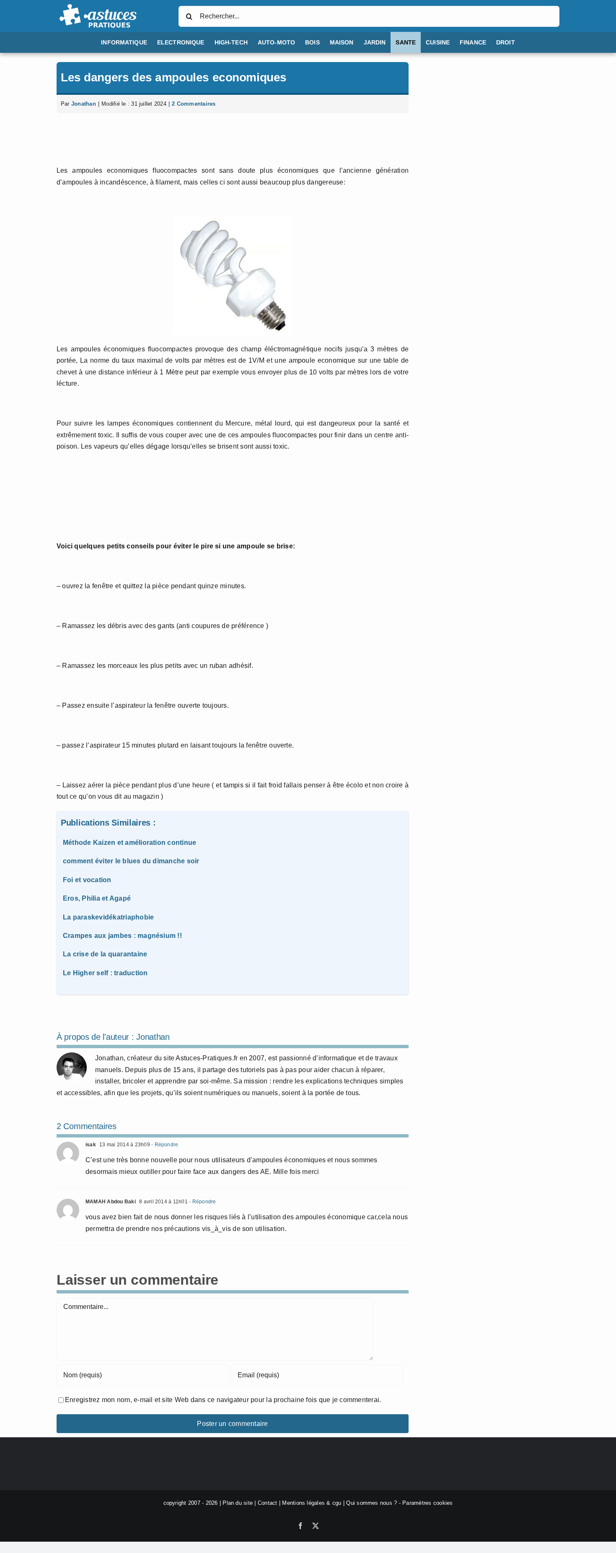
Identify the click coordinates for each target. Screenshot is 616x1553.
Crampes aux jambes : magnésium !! (122, 935)
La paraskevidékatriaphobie (108, 917)
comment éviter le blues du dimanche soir (131, 861)
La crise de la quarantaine (105, 954)
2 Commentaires (193, 104)
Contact (267, 1503)
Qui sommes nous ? (371, 1503)
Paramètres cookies (427, 1503)
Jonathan (83, 104)
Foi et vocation (87, 879)
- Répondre (164, 1145)
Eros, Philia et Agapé (97, 898)
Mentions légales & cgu (311, 1503)
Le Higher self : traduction (105, 972)
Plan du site (238, 1503)
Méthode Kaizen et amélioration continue (129, 842)
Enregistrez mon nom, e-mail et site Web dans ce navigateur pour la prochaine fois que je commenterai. (223, 1399)
